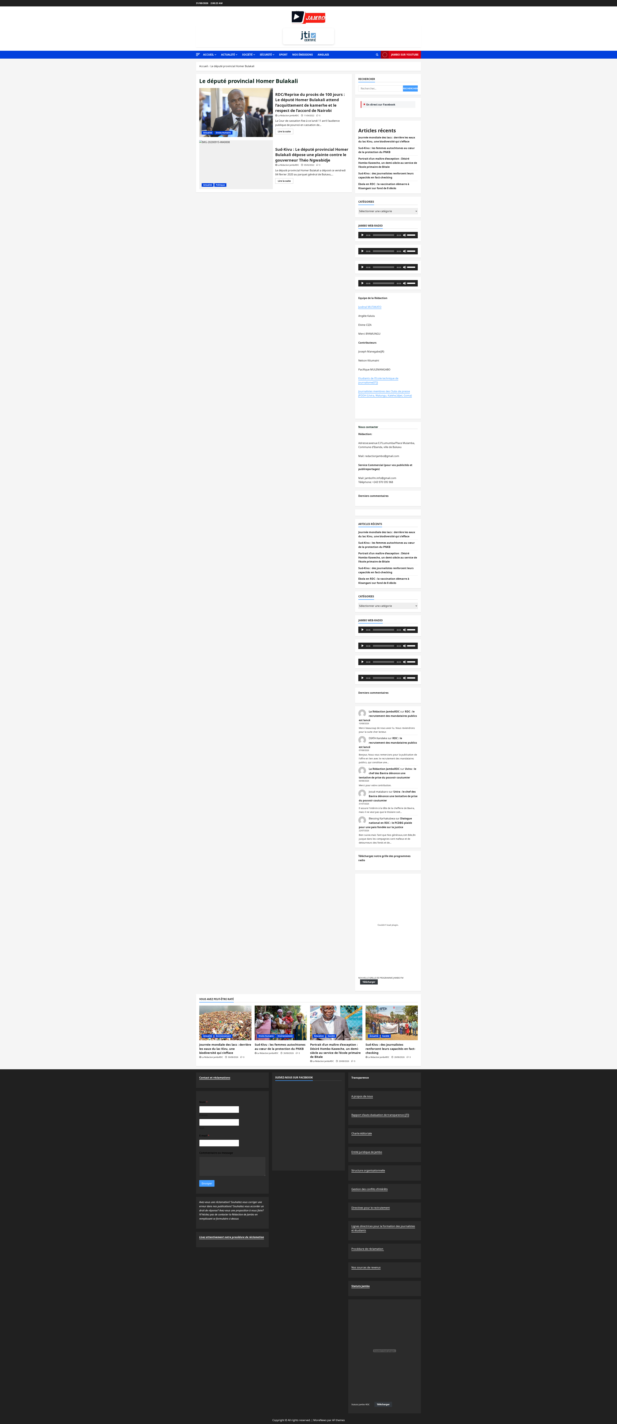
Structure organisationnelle (368, 1170)
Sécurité (266, 54)
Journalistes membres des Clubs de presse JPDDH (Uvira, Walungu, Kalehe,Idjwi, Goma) (385, 393)
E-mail (204, 1135)
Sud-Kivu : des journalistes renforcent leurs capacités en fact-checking (390, 1049)
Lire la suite (285, 132)
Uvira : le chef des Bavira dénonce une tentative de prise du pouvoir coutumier (387, 773)
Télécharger (368, 981)
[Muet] (404, 235)
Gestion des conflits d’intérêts (369, 1189)
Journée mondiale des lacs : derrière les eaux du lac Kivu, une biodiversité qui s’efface (225, 1049)
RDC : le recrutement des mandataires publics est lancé (388, 716)
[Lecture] (362, 235)
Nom (201, 1128)
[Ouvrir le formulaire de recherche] (377, 55)
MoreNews (320, 1420)
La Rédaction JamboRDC (288, 115)
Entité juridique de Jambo (366, 1152)
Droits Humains (223, 132)
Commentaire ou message (216, 1152)
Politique (220, 185)
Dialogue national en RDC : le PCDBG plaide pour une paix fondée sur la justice (385, 823)
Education (319, 1036)
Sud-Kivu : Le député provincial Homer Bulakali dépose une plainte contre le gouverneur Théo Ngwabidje (236, 164)
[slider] (411, 235)
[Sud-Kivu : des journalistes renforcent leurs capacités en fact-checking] (392, 1023)
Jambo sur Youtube (405, 54)
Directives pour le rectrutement (370, 1207)
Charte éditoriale (361, 1133)
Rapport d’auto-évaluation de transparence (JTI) (380, 1115)
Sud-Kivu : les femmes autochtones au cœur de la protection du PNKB (280, 1046)
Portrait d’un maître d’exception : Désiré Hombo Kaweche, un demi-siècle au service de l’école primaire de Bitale (387, 163)
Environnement (223, 1036)
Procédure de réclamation (367, 1249)
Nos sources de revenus (366, 1267)
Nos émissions (302, 54)
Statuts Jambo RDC (360, 1404)
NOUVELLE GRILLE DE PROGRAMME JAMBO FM (380, 977)
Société (247, 54)
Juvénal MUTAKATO (369, 307)
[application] (388, 235)
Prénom (203, 1115)
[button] (198, 54)
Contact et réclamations (214, 1077)
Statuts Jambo (360, 1286)
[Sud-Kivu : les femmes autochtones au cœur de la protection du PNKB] (281, 1023)
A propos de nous (362, 1096)
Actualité (228, 54)
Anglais (323, 54)
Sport (283, 54)
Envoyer (207, 1183)
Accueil (208, 54)
